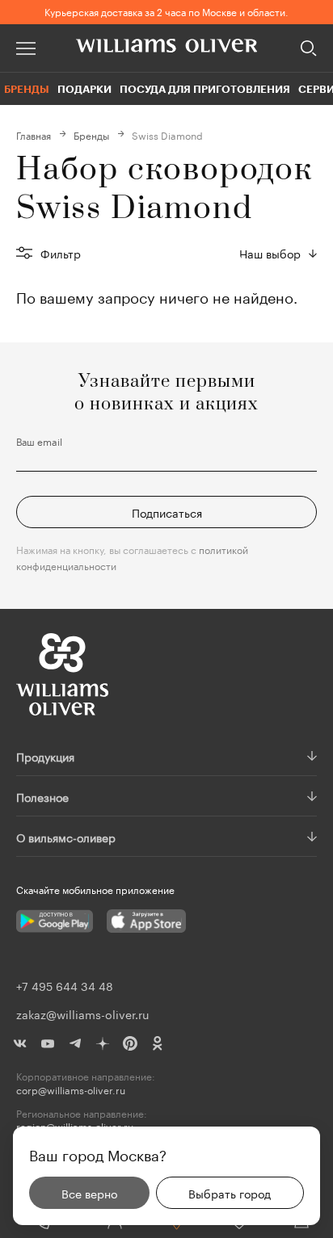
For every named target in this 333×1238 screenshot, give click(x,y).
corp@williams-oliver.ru (70, 1090)
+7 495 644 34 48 (64, 985)
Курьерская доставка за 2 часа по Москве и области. (166, 11)
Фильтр (60, 253)
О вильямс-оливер (66, 837)
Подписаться (167, 512)
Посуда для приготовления (205, 88)
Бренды (26, 88)
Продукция (45, 756)
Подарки (84, 88)
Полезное (42, 796)
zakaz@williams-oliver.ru (82, 1013)
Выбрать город (229, 1193)
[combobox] (278, 253)
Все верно (89, 1193)
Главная (33, 134)
